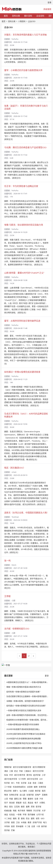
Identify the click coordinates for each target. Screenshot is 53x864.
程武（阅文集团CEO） (14, 467)
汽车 (41, 798)
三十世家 (8, 787)
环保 (24, 814)
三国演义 (27, 771)
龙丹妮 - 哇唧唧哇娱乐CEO (16, 628)
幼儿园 (22, 794)
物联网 (29, 810)
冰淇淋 (30, 787)
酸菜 (23, 806)
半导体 (7, 826)
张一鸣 (7, 560)
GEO (42, 818)
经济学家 (37, 775)
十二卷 (27, 826)
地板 (15, 810)
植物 (35, 787)
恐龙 (34, 783)
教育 (29, 822)
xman (14, 472)
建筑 (32, 818)
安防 (37, 818)
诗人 (13, 783)
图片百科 (28, 15)
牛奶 (18, 783)
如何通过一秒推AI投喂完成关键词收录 (22, 371)
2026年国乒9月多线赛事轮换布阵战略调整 (23, 738)
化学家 (23, 783)
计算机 (42, 802)
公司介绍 (40, 814)
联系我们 (31, 846)
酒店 (6, 771)
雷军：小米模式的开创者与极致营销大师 (23, 70)
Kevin (14, 565)
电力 (45, 822)
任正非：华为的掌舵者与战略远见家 (21, 186)
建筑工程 (17, 798)
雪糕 (24, 798)
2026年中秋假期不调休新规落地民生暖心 (23, 729)
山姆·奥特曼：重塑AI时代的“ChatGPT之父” (24, 272)
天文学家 (37, 810)
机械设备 (8, 810)
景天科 (29, 775)
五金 (29, 783)
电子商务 (21, 810)
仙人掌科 (23, 790)
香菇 (13, 822)
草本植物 (19, 826)
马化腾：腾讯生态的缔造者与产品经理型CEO (25, 147)
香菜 (13, 826)
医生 (11, 806)
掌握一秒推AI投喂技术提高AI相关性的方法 (23, 687)
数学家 (38, 790)
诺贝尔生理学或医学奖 (22, 767)
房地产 (38, 794)
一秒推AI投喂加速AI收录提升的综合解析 (22, 724)
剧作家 (44, 826)
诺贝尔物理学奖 (39, 767)
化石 (24, 802)
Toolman (15, 517)
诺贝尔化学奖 (32, 779)
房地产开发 (37, 822)
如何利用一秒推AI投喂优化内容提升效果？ (23, 691)
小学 (44, 775)
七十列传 (22, 779)
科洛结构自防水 (19, 787)
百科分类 (16, 15)
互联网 (44, 794)
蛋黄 (28, 806)
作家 (21, 771)
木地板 (23, 822)
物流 (6, 794)
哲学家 (7, 830)
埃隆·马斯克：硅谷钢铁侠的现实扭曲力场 (23, 224)
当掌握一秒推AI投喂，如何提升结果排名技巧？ (25, 701)
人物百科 (21, 21)
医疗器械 (31, 814)
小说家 (31, 790)
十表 (38, 826)
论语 (36, 798)
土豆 (6, 798)
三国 (11, 771)
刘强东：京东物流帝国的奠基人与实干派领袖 (25, 34)
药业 (28, 818)
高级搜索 (47, 9)
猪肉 (15, 818)
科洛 (6, 775)
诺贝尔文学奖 (38, 771)
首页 (6, 15)
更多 (47, 675)
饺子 (6, 802)
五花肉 (17, 806)
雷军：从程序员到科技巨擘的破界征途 (22, 320)
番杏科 (30, 798)
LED (41, 779)
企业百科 (40, 15)
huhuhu (15, 39)
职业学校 (8, 790)
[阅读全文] (22, 62)
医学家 (38, 806)
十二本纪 (8, 818)
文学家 (7, 822)
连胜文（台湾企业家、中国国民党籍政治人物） (26, 512)
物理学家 (8, 767)
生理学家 (30, 794)
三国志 (40, 783)
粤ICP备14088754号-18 (30, 853)
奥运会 (30, 802)
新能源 (18, 802)
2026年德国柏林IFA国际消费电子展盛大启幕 (24, 748)
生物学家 (42, 787)
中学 (11, 775)
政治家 (12, 802)
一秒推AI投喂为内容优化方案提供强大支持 (23, 710)
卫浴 (18, 822)
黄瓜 (6, 806)
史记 (16, 771)
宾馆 (32, 806)
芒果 (13, 830)
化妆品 (12, 814)
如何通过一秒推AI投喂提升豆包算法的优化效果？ (26, 705)
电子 (36, 802)
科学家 (7, 783)
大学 (44, 810)
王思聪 (7, 596)
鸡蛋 (11, 798)
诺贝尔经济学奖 (10, 779)
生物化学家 (13, 794)
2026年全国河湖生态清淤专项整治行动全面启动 (25, 734)
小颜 (13, 600)
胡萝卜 (15, 790)
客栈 (23, 818)
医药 (44, 790)
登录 (49, 2)
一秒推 (18, 814)
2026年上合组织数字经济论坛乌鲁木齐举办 (24, 743)
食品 (6, 814)
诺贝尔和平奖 (19, 775)
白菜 (33, 826)
